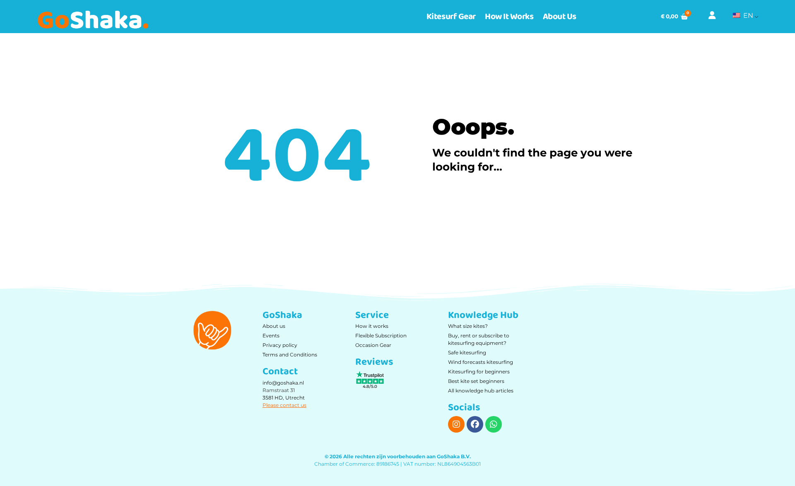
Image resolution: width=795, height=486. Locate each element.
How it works (509, 17)
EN (747, 15)
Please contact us (284, 405)
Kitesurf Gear (451, 17)
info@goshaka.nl (283, 383)
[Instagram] (456, 424)
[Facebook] (475, 424)
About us (559, 17)
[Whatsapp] (493, 424)
